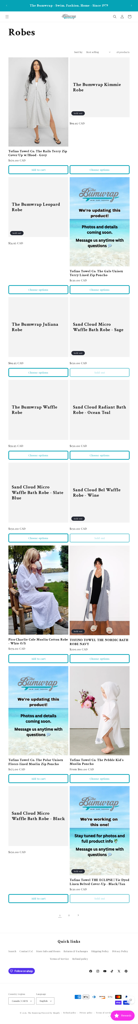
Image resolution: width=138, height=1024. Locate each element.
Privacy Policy (120, 951)
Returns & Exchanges (76, 951)
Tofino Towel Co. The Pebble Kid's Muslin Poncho (97, 762)
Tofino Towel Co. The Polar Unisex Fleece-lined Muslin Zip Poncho (35, 762)
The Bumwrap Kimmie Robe (97, 87)
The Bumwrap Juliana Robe (35, 327)
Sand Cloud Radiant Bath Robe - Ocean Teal (99, 409)
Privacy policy (86, 1012)
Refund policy (80, 958)
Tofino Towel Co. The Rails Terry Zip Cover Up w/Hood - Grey (37, 153)
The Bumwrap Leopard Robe (36, 207)
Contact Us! (26, 951)
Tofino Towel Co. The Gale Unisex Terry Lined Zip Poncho (96, 273)
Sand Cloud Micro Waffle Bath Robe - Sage (98, 327)
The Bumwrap (34, 1013)
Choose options (100, 169)
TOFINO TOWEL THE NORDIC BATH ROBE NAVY (99, 642)
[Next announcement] (131, 5)
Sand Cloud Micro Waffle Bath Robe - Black (38, 816)
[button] (7, 16)
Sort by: (78, 52)
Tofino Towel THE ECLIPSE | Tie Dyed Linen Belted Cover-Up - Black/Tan (99, 882)
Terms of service (104, 1012)
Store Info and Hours (48, 951)
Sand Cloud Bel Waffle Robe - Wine (97, 492)
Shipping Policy (100, 951)
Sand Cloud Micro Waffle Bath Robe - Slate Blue (37, 493)
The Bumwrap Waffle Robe (34, 409)
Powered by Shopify (50, 1013)
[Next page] (78, 915)
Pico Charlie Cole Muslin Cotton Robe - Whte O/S (38, 642)
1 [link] (60, 915)
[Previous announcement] (6, 5)
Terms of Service (59, 958)
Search (12, 951)
